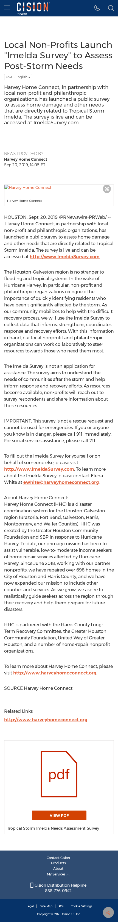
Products (58, 863)
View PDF (59, 815)
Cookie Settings (81, 906)
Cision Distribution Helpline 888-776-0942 (59, 888)
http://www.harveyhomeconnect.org (54, 673)
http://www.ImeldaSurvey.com (65, 256)
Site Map (46, 906)
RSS (61, 906)
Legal (30, 906)
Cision (66, 914)
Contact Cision (58, 858)
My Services (56, 874)
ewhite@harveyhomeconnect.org (61, 482)
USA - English (17, 77)
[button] (97, 8)
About (58, 868)
